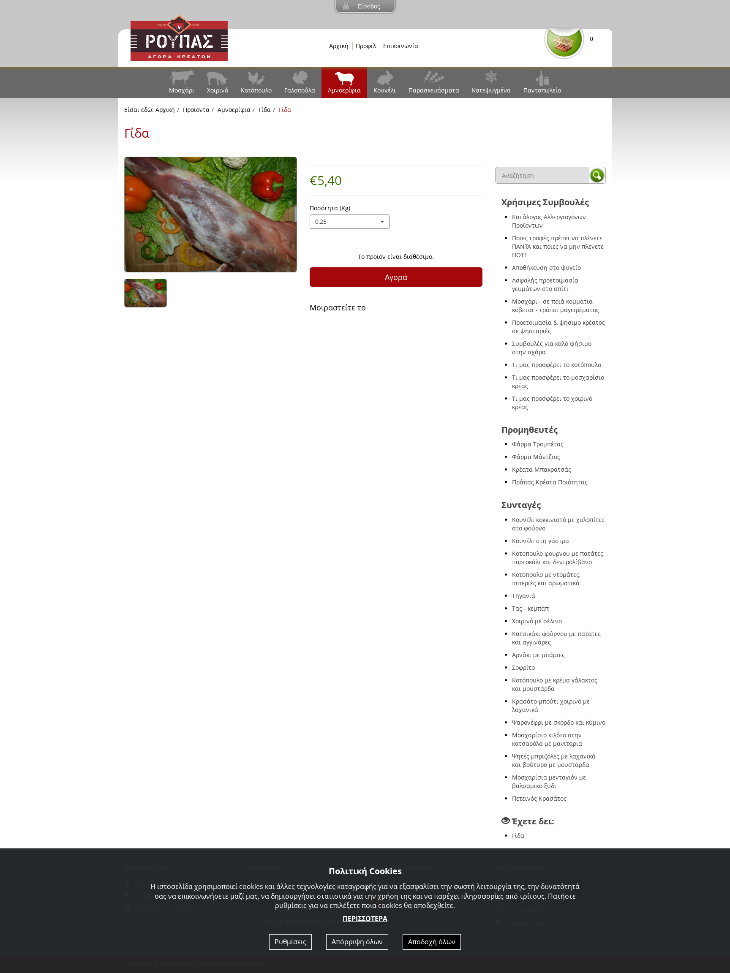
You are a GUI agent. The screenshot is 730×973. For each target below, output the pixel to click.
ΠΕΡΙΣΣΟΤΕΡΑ (365, 918)
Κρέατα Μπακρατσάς (541, 469)
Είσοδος (369, 6)
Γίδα (265, 110)
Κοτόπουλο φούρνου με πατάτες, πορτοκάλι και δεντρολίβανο (558, 557)
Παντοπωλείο (542, 90)
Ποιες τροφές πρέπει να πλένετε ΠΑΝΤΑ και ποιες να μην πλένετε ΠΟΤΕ (558, 246)
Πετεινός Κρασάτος (539, 798)
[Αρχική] (179, 37)
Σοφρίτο (523, 667)
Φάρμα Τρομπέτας (538, 444)
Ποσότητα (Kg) (330, 208)
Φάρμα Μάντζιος (536, 457)
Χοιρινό (217, 90)
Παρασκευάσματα (434, 90)
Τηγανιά (523, 596)
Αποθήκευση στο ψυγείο (546, 268)
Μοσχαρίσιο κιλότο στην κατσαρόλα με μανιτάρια (547, 739)
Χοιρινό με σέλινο (537, 621)
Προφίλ (366, 46)
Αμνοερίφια (344, 90)
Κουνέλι (384, 90)
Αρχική (339, 46)
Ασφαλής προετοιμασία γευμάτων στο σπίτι (545, 284)
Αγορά (396, 277)
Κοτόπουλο (256, 90)
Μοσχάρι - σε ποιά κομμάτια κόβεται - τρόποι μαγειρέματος (555, 305)
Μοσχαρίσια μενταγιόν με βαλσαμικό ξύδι (549, 781)
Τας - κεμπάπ (530, 608)
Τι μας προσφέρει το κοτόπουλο (556, 365)
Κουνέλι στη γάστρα (540, 541)
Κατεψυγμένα (491, 90)
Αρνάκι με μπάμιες (538, 655)
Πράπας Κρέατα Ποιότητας (550, 482)
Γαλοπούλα (299, 90)
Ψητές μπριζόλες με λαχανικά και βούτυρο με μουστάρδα (554, 760)
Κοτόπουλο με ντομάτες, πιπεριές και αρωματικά (546, 579)
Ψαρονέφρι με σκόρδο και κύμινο (558, 722)
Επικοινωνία (400, 46)
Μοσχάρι (181, 90)
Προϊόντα (196, 110)
